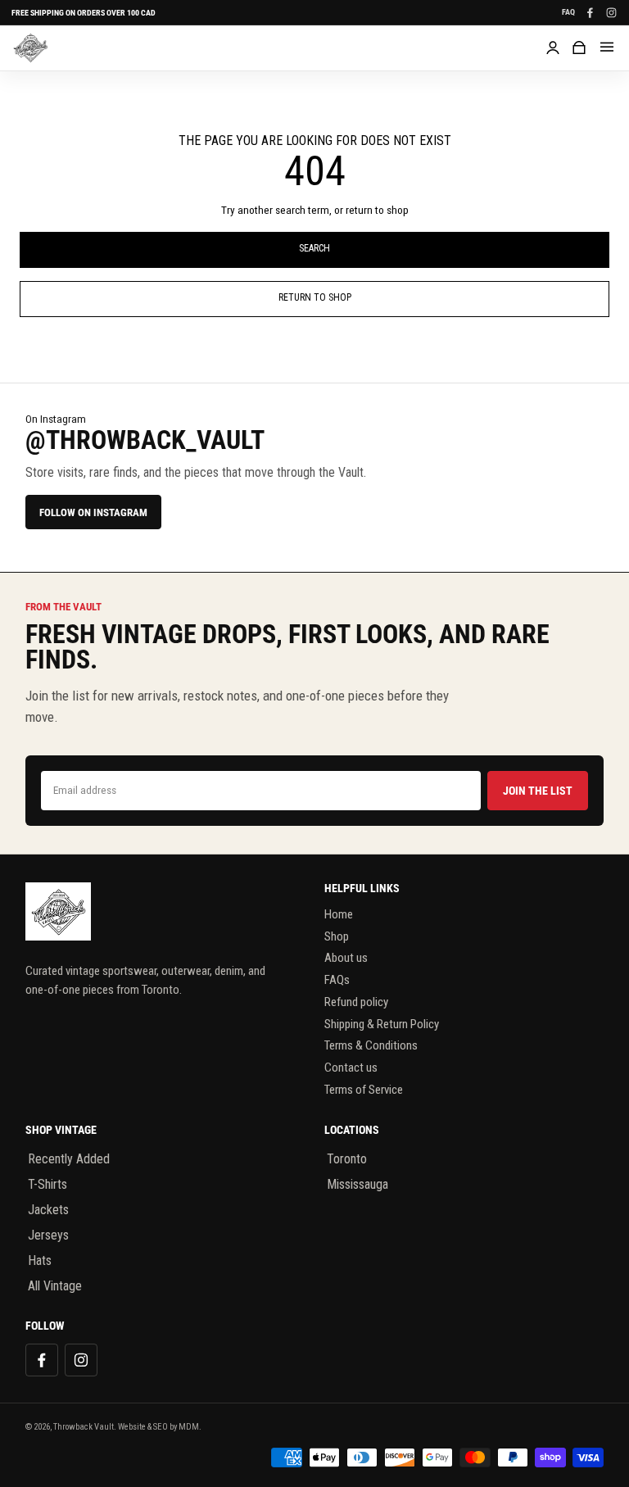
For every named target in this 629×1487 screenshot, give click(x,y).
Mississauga (357, 1184)
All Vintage (55, 1286)
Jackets (48, 1209)
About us (346, 957)
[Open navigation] (607, 47)
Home (338, 914)
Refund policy (356, 1002)
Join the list (537, 790)
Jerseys (48, 1235)
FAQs (337, 979)
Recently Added (69, 1159)
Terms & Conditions (371, 1045)
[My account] (553, 47)
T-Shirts (47, 1184)
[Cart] (579, 47)
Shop (336, 936)
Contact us (351, 1067)
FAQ (568, 12)
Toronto (347, 1159)
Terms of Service (363, 1089)
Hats (40, 1260)
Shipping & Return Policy (381, 1024)
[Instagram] (611, 12)
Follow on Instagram (93, 512)
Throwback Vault (83, 1426)
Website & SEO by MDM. (159, 1426)
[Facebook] (589, 12)
